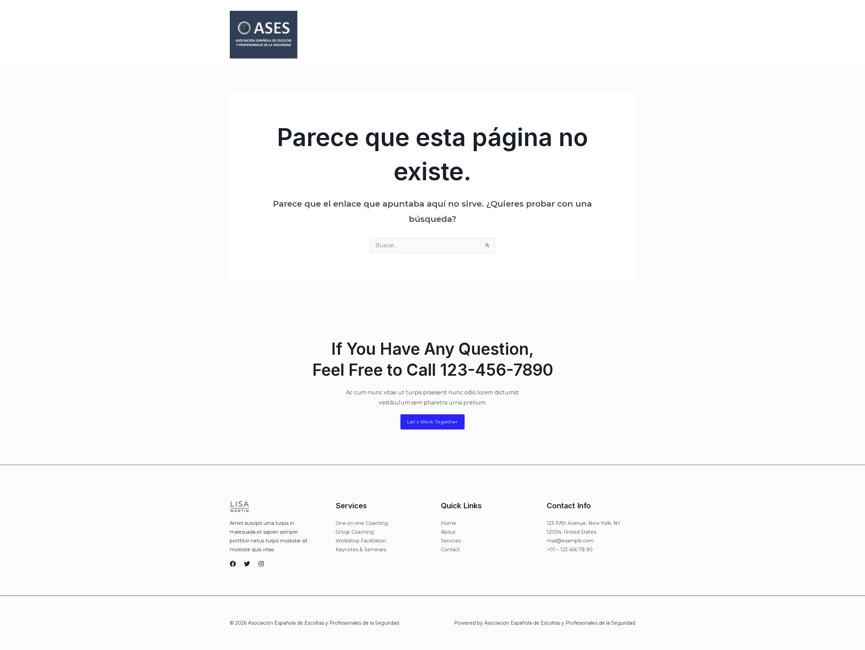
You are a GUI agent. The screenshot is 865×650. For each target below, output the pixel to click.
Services (451, 541)
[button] (605, 35)
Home (448, 523)
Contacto (477, 35)
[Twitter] (552, 35)
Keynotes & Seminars (361, 550)
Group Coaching (355, 532)
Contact (450, 550)
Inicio (383, 35)
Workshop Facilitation (361, 541)
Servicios (446, 35)
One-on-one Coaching (362, 523)
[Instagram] (566, 35)
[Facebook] (538, 35)
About (448, 532)
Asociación (412, 35)
